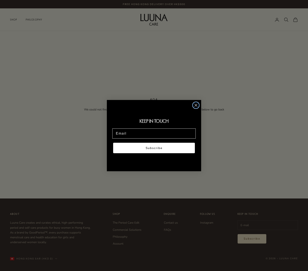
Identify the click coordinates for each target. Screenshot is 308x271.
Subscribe (154, 148)
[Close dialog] (196, 105)
